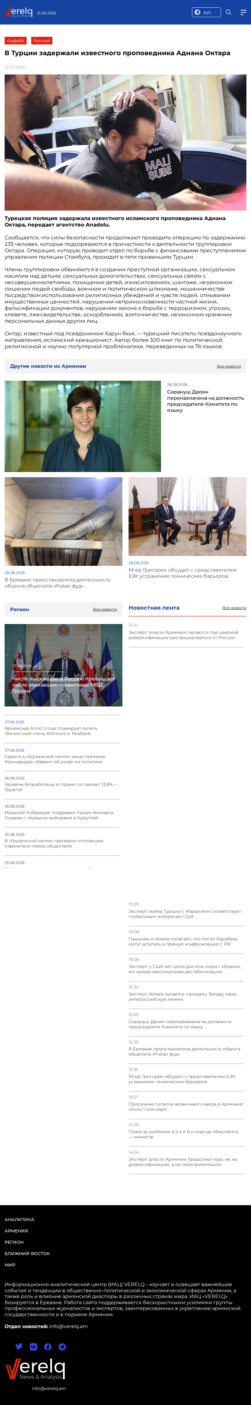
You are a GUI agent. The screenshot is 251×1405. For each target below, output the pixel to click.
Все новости (234, 608)
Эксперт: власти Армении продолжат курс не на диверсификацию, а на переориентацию (183, 1162)
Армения (16, 1231)
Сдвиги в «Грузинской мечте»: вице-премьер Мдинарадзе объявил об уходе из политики (55, 759)
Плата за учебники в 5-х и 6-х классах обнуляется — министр (183, 1134)
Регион (14, 1242)
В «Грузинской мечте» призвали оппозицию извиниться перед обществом (54, 843)
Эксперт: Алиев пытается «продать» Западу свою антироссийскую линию (183, 997)
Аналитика (19, 1219)
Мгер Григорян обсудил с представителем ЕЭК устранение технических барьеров (182, 1079)
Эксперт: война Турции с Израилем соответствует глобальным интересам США (185, 914)
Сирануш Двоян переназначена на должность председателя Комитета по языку (180, 1024)
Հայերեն (15, 40)
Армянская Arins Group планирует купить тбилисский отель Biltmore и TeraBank (51, 731)
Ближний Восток (27, 1253)
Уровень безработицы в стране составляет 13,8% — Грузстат (61, 787)
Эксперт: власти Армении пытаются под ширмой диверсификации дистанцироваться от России (183, 635)
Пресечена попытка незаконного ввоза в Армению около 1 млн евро (186, 1107)
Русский (42, 40)
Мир (10, 1265)
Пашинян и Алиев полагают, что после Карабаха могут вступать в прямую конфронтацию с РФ (183, 941)
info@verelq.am (49, 1388)
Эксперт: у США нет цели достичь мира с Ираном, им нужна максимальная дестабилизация (185, 969)
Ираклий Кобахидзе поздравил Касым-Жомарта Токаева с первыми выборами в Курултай (59, 815)
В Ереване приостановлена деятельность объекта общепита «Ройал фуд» (184, 1051)
